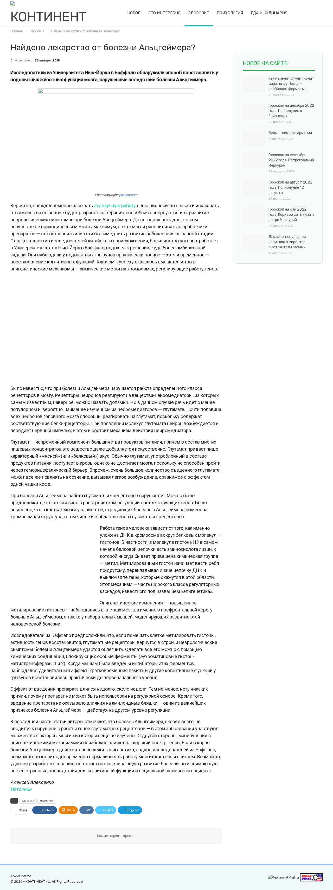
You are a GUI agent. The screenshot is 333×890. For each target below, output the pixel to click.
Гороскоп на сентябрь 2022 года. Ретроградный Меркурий (291, 160)
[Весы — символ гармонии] (254, 138)
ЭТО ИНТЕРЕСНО (164, 13)
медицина (47, 800)
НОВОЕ (133, 13)
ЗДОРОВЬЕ (198, 13)
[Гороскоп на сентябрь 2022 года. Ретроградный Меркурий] (254, 161)
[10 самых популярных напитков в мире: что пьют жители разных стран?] (254, 242)
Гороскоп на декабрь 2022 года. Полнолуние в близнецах (291, 110)
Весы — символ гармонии (290, 133)
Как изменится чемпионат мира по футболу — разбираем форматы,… (291, 83)
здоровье (28, 800)
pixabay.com (128, 195)
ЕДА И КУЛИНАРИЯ (269, 13)
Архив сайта (20, 876)
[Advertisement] (116, 329)
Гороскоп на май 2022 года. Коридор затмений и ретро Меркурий (291, 214)
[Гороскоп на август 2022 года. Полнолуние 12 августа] (254, 188)
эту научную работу (115, 205)
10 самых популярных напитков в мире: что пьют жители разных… (288, 242)
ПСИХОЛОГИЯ (230, 13)
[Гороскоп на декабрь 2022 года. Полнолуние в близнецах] (254, 111)
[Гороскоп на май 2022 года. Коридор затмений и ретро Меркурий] (254, 215)
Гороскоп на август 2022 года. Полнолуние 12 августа (290, 187)
